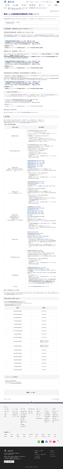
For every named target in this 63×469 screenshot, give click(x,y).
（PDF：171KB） (36, 61)
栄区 (55, 434)
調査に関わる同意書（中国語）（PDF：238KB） (36, 212)
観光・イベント (39, 413)
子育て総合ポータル (24, 427)
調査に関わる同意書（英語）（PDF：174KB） (35, 210)
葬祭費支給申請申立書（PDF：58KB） (34, 234)
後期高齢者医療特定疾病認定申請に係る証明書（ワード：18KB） (38, 268)
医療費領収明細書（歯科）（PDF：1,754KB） (35, 164)
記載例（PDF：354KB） (36, 102)
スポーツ (38, 416)
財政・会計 (54, 418)
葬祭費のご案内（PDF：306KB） (42, 239)
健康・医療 (30, 411)
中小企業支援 (47, 413)
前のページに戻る (8, 399)
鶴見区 (18, 436)
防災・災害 (6, 411)
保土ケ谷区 (44, 436)
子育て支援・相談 (24, 413)
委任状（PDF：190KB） (9, 43)
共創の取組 (46, 418)
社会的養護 (22, 424)
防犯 (5, 416)
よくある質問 (37, 456)
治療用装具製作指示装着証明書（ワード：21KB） (36, 183)
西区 (36, 436)
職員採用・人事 (55, 416)
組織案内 (36, 452)
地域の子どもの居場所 (24, 422)
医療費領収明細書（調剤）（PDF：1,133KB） (35, 166)
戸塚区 (24, 436)
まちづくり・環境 (16, 416)
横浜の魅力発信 (39, 418)
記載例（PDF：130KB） (34, 99)
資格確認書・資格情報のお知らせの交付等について (10, 23)
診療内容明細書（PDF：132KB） (33, 209)
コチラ (26, 303)
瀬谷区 (6, 436)
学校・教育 (22, 418)
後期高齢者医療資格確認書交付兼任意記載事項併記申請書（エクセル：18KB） (18, 81)
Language (52, 450)
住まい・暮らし (15, 411)
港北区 (49, 434)
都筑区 (12, 436)
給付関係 (18, 22)
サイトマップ (52, 452)
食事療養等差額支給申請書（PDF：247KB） (35, 250)
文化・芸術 (38, 414)
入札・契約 (46, 411)
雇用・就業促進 (47, 416)
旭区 (11, 434)
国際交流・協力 (47, 420)
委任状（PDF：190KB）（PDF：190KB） (35, 272)
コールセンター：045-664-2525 (40, 454)
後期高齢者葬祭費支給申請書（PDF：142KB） (35, 233)
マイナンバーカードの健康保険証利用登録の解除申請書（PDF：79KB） (17, 99)
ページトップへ (31, 402)
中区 (30, 436)
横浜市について (55, 411)
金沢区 (37, 434)
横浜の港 (38, 411)
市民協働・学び (15, 414)
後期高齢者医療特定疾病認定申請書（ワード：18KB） (37, 267)
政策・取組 (54, 413)
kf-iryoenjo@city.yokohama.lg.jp (16, 383)
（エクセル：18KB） (18, 61)
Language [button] (31, 1)
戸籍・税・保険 (15, 413)
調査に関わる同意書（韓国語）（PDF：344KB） (36, 213)
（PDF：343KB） (36, 84)
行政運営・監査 (55, 414)
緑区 (49, 436)
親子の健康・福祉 (24, 411)
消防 (5, 413)
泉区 (17, 434)
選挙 (53, 421)
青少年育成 (22, 420)
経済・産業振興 (47, 414)
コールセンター (37, 1)
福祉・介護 (30, 413)
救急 (5, 414)
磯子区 (24, 434)
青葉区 (6, 434)
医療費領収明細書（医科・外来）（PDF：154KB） (36, 163)
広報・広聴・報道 (56, 420)
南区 (55, 436)
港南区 (43, 434)
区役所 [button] (27, 1)
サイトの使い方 (52, 456)
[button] (31, 392)
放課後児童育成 (23, 416)
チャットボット (43, 1)
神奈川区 (30, 434)
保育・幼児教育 (23, 414)
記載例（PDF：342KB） (36, 43)
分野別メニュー (47, 421)
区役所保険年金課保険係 (10, 36)
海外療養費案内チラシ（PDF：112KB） (34, 206)
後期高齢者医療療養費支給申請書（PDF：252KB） (36, 160)
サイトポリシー (52, 454)
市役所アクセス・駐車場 (39, 450)
